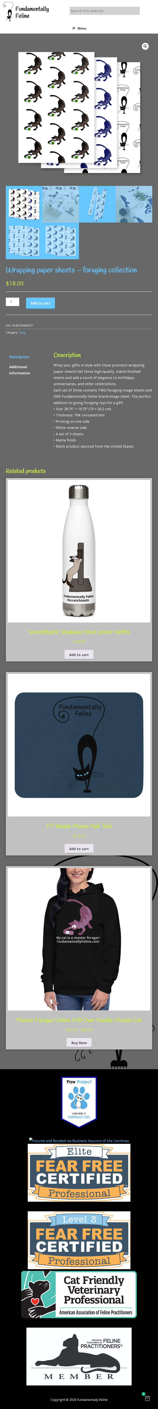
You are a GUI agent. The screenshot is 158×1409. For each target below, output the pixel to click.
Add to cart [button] (79, 654)
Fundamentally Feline (32, 12)
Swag (21, 332)
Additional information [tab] (19, 369)
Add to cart (40, 303)
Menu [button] (82, 28)
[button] (145, 46)
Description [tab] (19, 356)
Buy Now (79, 1042)
